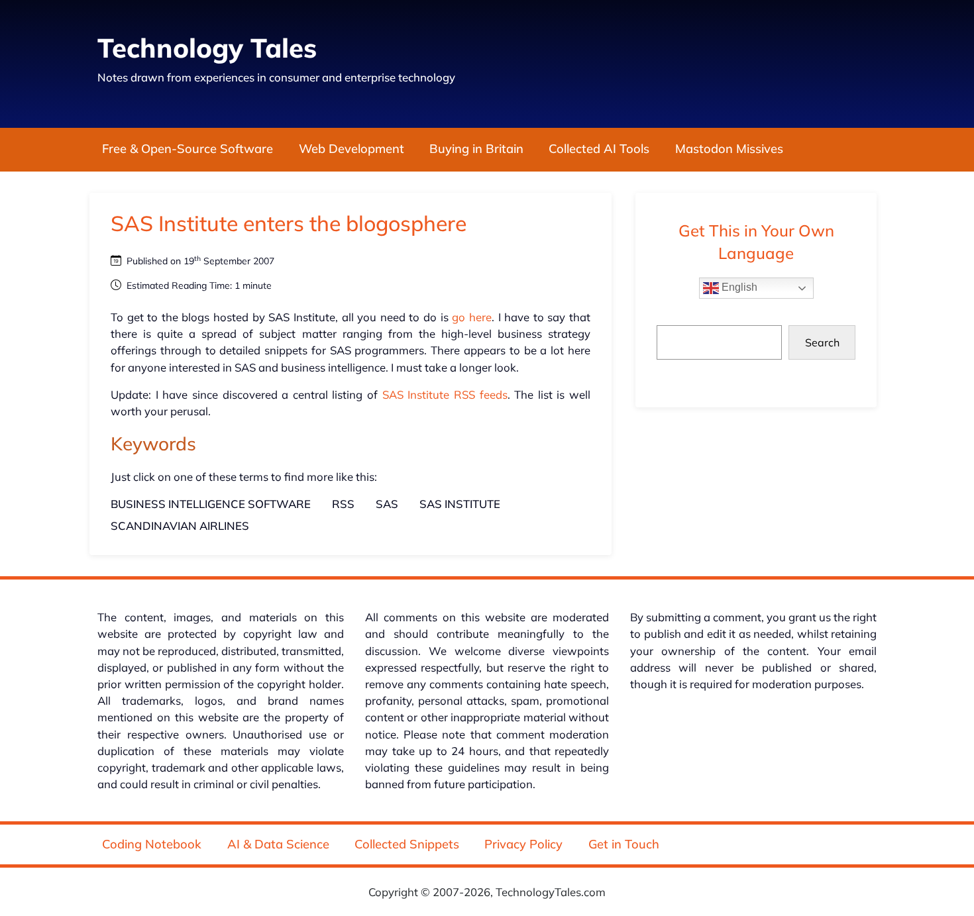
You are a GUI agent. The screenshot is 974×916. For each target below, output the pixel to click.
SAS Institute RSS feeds (445, 394)
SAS (387, 504)
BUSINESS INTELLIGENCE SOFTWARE (211, 504)
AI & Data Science (278, 844)
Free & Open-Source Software (187, 149)
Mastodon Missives (729, 149)
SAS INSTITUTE (459, 504)
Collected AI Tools (599, 149)
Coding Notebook (151, 844)
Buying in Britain (476, 149)
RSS (343, 504)
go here (472, 317)
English (738, 287)
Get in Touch (623, 844)
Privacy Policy (523, 844)
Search (822, 342)
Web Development (351, 149)
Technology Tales (207, 47)
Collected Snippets (406, 844)
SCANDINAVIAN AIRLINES (180, 526)
